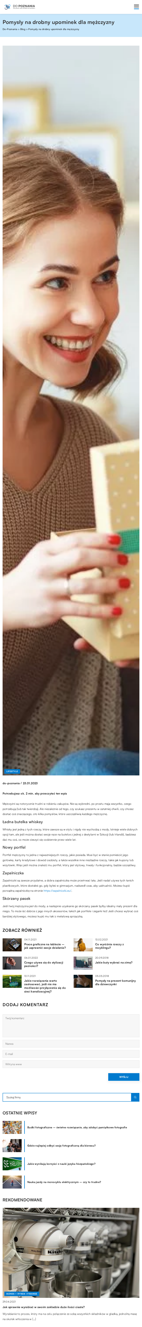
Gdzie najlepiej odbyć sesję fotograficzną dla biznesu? (61, 1145)
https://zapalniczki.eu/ (57, 890)
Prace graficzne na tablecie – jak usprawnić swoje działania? (45, 946)
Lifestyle (12, 771)
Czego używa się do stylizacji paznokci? (43, 964)
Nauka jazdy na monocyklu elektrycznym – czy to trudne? (64, 1182)
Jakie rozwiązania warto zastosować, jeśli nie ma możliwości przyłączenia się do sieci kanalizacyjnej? (45, 986)
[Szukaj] (135, 1097)
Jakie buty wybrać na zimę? (113, 962)
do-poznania (11, 783)
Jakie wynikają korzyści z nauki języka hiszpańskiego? (61, 1163)
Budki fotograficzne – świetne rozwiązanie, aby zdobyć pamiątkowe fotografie (77, 1127)
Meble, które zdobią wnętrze (22, 1307)
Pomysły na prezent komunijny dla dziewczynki (115, 982)
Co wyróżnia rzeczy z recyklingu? (109, 946)
